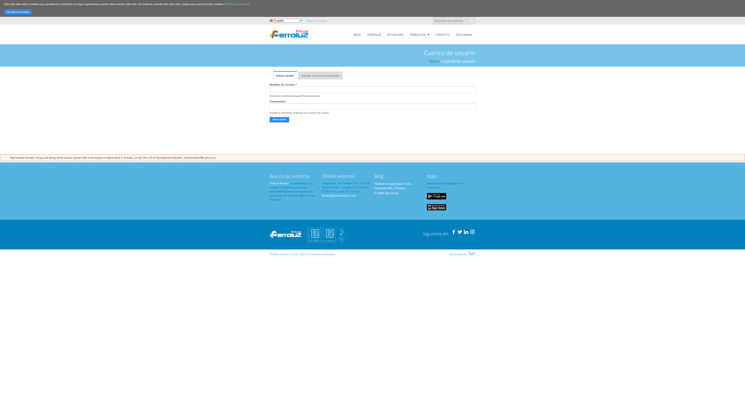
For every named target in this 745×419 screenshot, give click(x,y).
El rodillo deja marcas (386, 193)
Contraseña (278, 101)
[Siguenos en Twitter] (459, 233)
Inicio (357, 34)
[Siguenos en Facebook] (453, 233)
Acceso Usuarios (317, 20)
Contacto (443, 34)
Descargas (464, 34)
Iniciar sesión (286, 75)
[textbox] (454, 21)
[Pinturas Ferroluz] (289, 39)
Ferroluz (374, 34)
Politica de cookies (237, 4)
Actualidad (395, 34)
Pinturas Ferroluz (279, 183)
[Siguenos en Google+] (472, 233)
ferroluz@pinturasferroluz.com (339, 195)
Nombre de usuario (283, 84)
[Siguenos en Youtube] (466, 233)
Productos (418, 34)
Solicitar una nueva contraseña (320, 75)
